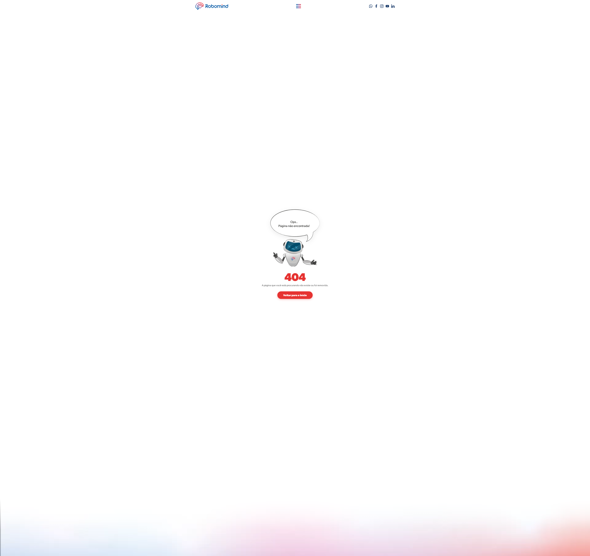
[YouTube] (387, 6)
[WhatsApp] (370, 6)
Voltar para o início (295, 295)
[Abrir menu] (298, 6)
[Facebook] (376, 6)
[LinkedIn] (393, 6)
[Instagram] (382, 6)
